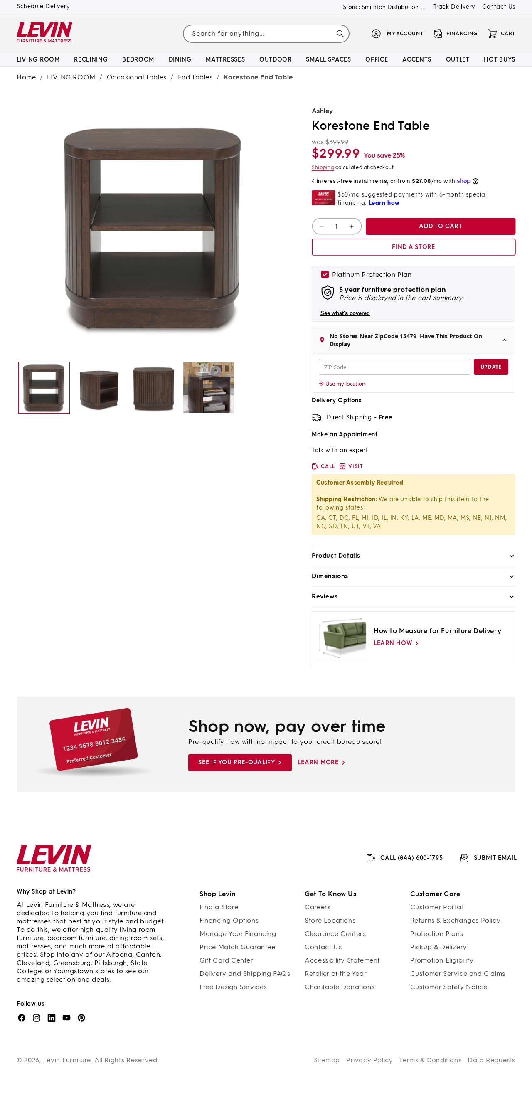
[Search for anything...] (340, 33)
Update (491, 366)
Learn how (393, 643)
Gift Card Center (227, 960)
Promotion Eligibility (442, 960)
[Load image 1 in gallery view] (44, 387)
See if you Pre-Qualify (236, 762)
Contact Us (498, 6)
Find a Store (219, 907)
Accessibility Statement (342, 960)
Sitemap (327, 1060)
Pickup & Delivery (438, 947)
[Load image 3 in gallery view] (153, 387)
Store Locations (330, 920)
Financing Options (229, 920)
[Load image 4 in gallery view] (208, 387)
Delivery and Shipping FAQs (245, 973)
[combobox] (266, 33)
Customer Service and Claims (457, 973)
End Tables (195, 77)
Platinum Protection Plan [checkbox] (371, 274)
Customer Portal (436, 907)
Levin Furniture (67, 1060)
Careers (317, 907)
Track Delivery (454, 6)
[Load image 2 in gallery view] (99, 387)
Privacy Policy (369, 1060)
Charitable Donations (339, 987)
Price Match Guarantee (238, 947)
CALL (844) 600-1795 (411, 858)
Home (26, 77)
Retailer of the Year (336, 973)
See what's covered (345, 313)
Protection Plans (436, 934)
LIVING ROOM (71, 77)
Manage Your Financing (238, 934)
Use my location (345, 383)
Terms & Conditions (430, 1060)
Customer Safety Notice (449, 987)
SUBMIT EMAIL (495, 858)
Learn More (318, 762)
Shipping (323, 167)
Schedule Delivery (43, 6)
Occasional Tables (137, 77)
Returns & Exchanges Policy (455, 920)
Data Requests (491, 1060)
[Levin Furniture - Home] (45, 34)
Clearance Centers (335, 934)
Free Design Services (233, 987)
